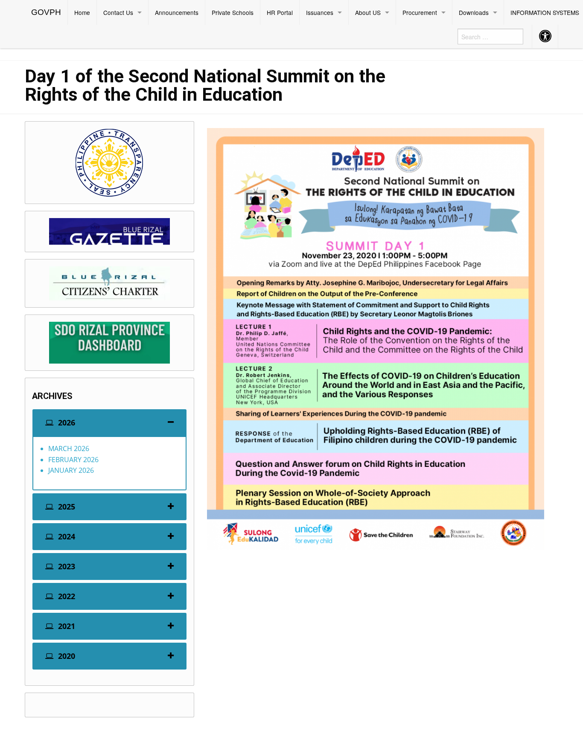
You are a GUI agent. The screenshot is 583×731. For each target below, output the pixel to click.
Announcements (176, 12)
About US (368, 12)
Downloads (474, 12)
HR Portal (280, 12)
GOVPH (46, 12)
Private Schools (233, 12)
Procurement (419, 12)
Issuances (319, 12)
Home (82, 12)
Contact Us (118, 12)
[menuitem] (46, 12)
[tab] (109, 422)
